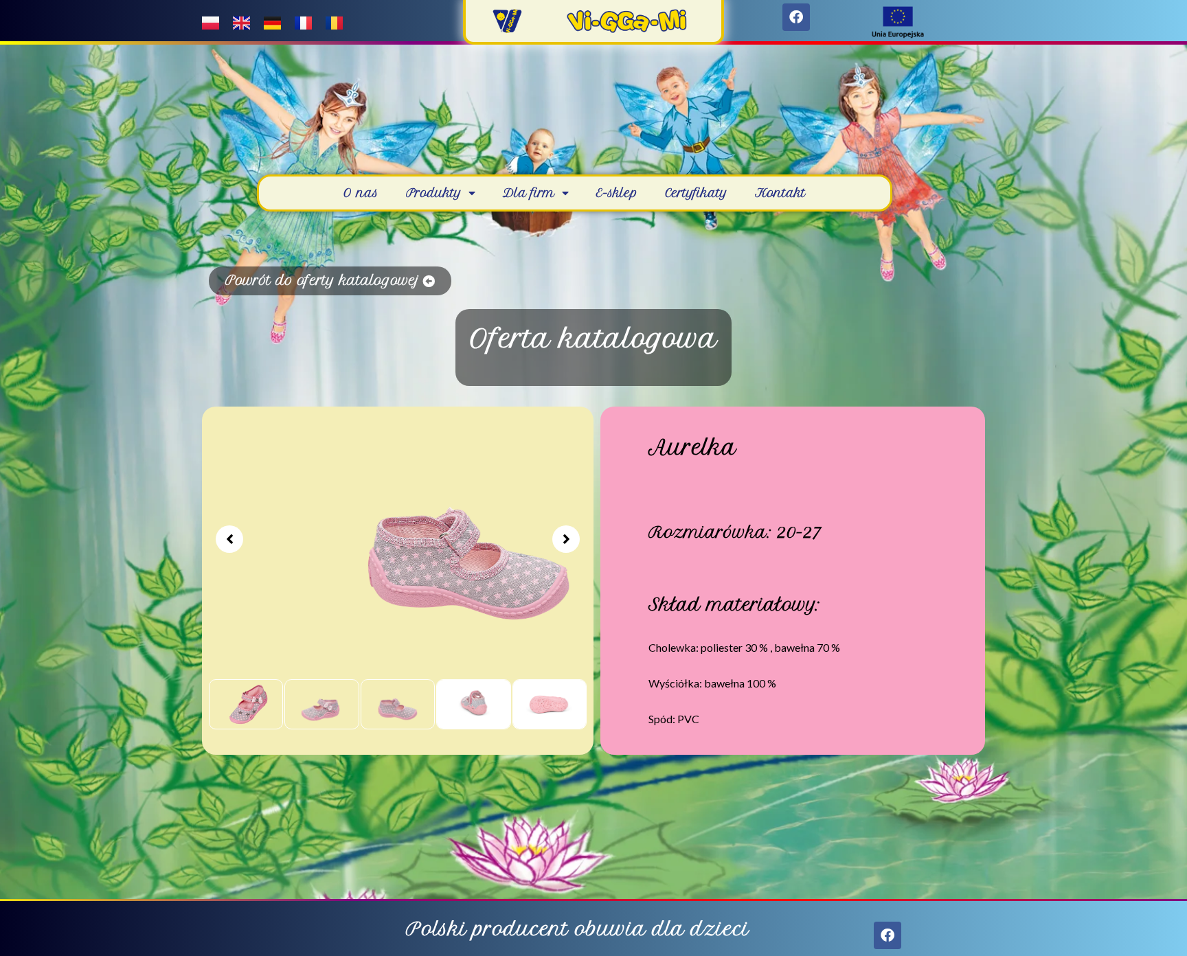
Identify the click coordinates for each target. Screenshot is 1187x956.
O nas (360, 193)
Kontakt (780, 193)
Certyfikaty (696, 193)
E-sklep (616, 193)
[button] (229, 539)
